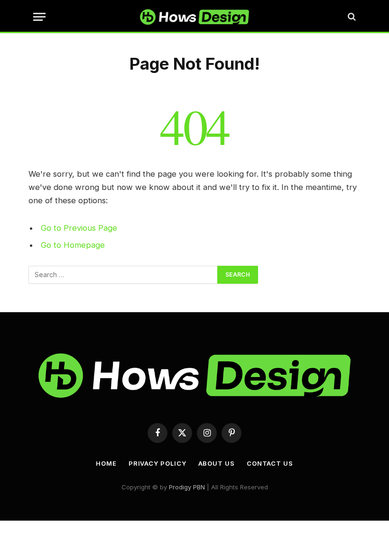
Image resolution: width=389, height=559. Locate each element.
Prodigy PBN (187, 487)
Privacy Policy (157, 463)
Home (106, 463)
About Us (216, 463)
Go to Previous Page (79, 228)
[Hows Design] (194, 16)
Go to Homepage (73, 245)
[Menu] (39, 16)
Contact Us (270, 463)
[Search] (351, 16)
